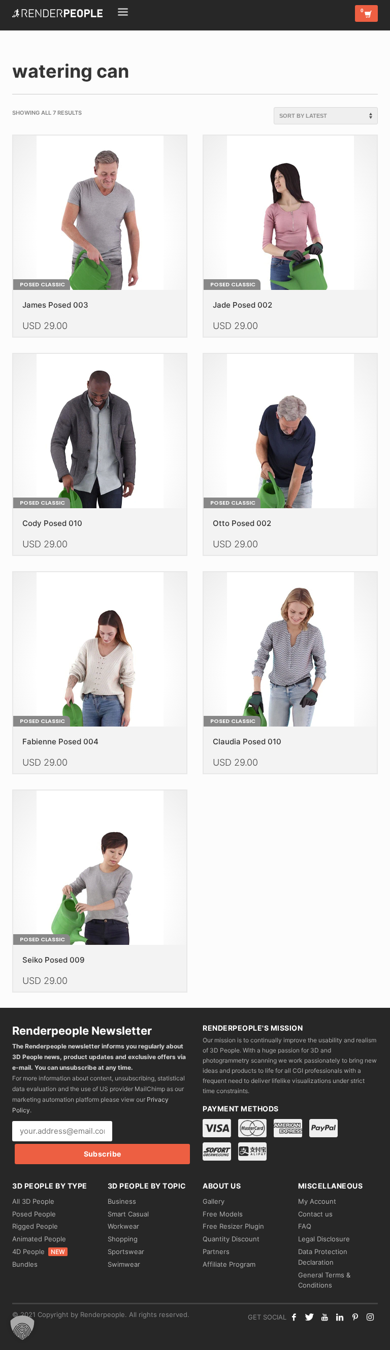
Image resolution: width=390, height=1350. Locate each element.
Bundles (25, 1264)
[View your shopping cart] (366, 13)
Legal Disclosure (324, 1239)
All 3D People (33, 1201)
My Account (317, 1201)
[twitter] (309, 1317)
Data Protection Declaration (322, 1256)
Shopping (123, 1239)
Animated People (39, 1239)
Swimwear (124, 1264)
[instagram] (370, 1317)
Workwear (123, 1226)
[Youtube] (324, 1317)
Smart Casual (128, 1214)
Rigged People (35, 1226)
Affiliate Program (229, 1264)
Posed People (34, 1214)
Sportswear (126, 1251)
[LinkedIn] (339, 1317)
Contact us (315, 1214)
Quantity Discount (231, 1239)
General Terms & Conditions (324, 1280)
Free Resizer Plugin (233, 1226)
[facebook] (294, 1317)
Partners (216, 1251)
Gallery (213, 1201)
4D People (38, 1251)
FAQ (304, 1226)
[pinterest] (355, 1317)
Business (122, 1201)
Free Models (223, 1214)
